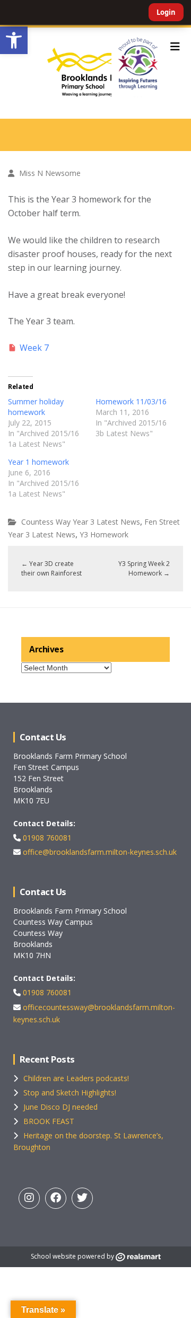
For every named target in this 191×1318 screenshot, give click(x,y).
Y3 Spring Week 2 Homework (144, 568)
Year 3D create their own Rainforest (51, 568)
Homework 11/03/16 (131, 401)
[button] (14, 40)
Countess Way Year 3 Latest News (80, 522)
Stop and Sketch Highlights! (69, 1092)
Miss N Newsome (50, 173)
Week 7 (34, 347)
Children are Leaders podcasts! (76, 1078)
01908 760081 (46, 838)
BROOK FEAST (48, 1121)
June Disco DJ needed (60, 1107)
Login (166, 12)
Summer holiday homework (36, 406)
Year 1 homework (38, 462)
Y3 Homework (104, 534)
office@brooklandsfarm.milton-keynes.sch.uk (99, 852)
